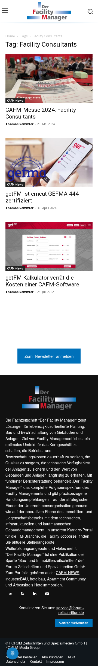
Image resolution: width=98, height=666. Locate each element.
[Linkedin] (34, 594)
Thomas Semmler (19, 124)
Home (10, 36)
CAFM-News (15, 100)
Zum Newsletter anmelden (49, 356)
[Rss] (22, 594)
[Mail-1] (10, 594)
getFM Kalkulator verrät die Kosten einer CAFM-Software (42, 281)
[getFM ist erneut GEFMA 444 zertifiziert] (49, 162)
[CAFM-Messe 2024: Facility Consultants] (49, 78)
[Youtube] (47, 594)
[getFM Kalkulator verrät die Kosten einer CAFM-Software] (49, 246)
